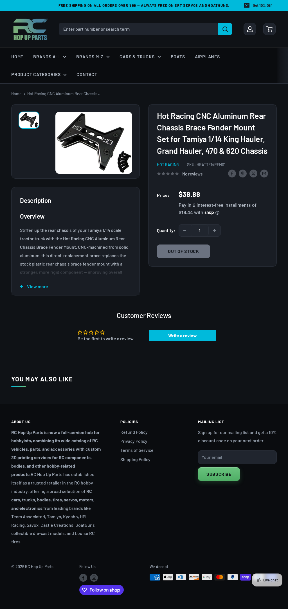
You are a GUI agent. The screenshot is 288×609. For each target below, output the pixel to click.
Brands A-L (46, 56)
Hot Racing (168, 164)
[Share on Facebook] (232, 173)
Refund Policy (134, 432)
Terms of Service (137, 450)
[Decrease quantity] (185, 230)
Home (17, 56)
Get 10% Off (262, 5)
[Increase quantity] (214, 230)
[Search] (225, 29)
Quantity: (166, 230)
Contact (86, 74)
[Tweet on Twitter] (253, 173)
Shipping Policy (135, 459)
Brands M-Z (90, 56)
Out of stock (183, 251)
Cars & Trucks (137, 56)
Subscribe (218, 474)
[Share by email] (264, 173)
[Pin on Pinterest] (243, 173)
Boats (178, 56)
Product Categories (35, 74)
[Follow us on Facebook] (83, 578)
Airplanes (207, 56)
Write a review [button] (182, 335)
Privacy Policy (133, 441)
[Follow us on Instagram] (94, 578)
